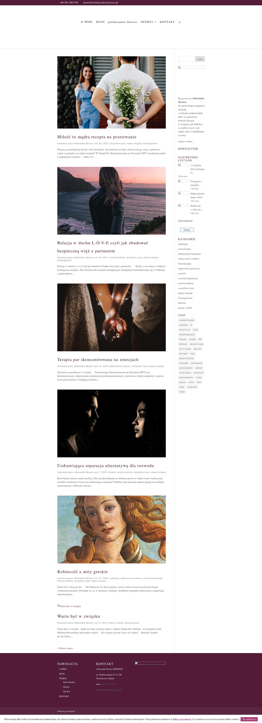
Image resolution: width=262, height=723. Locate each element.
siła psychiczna (198, 372)
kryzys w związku (185, 349)
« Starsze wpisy (65, 648)
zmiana (199, 382)
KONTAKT (167, 22)
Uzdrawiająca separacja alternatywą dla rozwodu (105, 465)
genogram (192, 339)
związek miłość (192, 387)
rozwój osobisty (117, 257)
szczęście (199, 377)
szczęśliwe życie (118, 143)
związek (181, 387)
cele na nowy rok (184, 330)
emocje (195, 330)
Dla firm (66, 691)
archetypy (114, 578)
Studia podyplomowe (186, 377)
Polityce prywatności (182, 719)
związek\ (182, 392)
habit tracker (183, 344)
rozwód (112, 472)
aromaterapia (184, 248)
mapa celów (197, 349)
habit (200, 339)
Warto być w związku (78, 616)
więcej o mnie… (186, 141)
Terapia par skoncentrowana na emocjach (98, 359)
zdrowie (182, 302)
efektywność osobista (120, 366)
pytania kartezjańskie (186, 368)
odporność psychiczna (189, 268)
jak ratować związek (196, 344)
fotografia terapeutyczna (187, 334)
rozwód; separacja (185, 372)
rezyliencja (198, 368)
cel (191, 325)
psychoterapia (183, 363)
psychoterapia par (196, 363)
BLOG (100, 22)
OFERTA (147, 22)
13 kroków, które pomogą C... (197, 169)
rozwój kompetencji (152, 578)
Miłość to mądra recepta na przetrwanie (97, 136)
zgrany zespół (185, 307)
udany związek (134, 143)
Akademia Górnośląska (186, 320)
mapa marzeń (183, 353)
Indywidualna (69, 682)
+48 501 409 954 (108, 684)
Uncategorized (150, 143)
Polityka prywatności (66, 711)
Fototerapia (182, 339)
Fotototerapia (184, 263)
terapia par (182, 382)
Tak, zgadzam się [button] (249, 719)
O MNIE (87, 22)
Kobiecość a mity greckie (82, 571)
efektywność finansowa (189, 253)
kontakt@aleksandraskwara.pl (109, 689)
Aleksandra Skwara (83, 143)
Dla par (66, 686)
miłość (192, 353)
